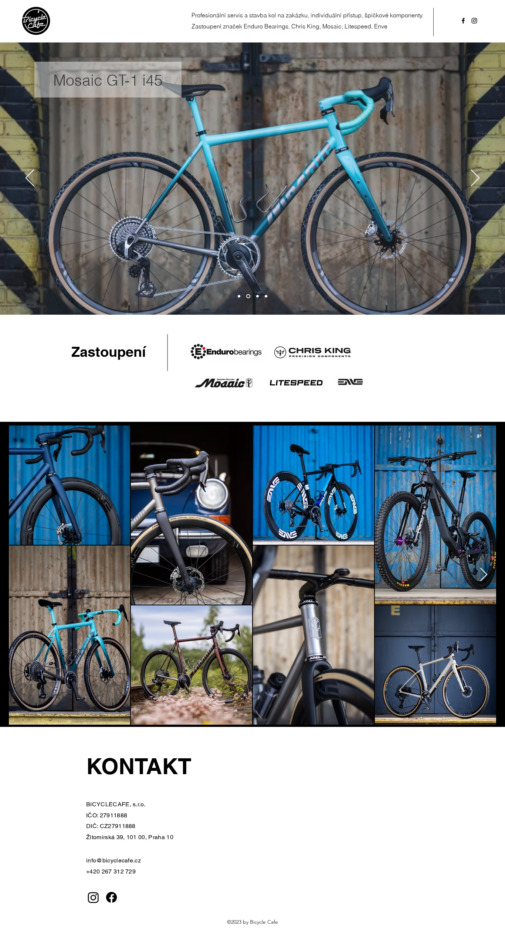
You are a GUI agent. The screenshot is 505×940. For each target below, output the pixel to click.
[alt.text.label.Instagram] (474, 20)
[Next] (475, 178)
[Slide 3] (257, 296)
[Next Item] (483, 575)
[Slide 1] (239, 296)
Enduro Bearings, (267, 26)
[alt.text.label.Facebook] (463, 20)
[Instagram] (93, 897)
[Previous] (30, 178)
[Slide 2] (248, 296)
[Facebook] (111, 897)
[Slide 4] (266, 296)
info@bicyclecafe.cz (113, 860)
